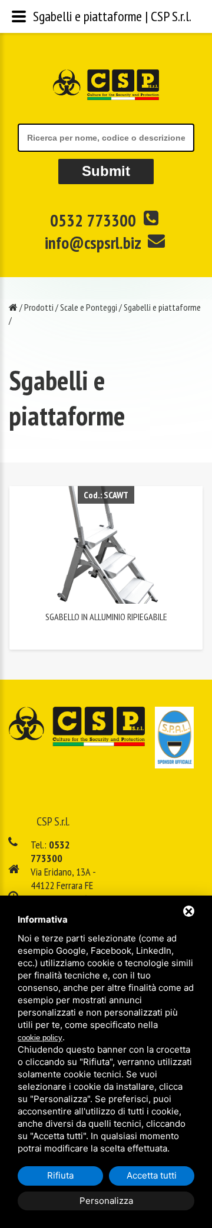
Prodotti (39, 307)
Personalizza (106, 1200)
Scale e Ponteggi (88, 307)
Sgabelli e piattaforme (162, 307)
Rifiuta (60, 1175)
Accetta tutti (152, 1175)
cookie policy (40, 1037)
